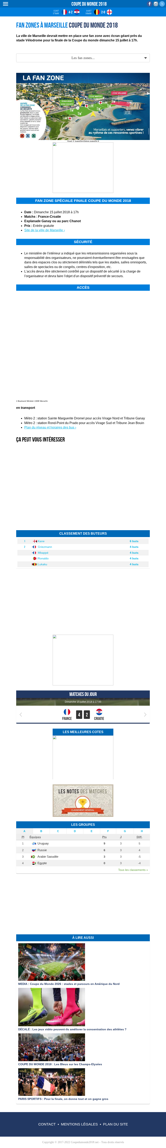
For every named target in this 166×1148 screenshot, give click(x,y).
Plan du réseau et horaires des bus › (50, 427)
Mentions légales (79, 1124)
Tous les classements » (133, 869)
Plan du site (115, 1124)
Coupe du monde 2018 (89, 4)
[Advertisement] (63, 47)
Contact (47, 1124)
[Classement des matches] (83, 816)
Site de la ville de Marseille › (44, 230)
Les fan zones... (83, 58)
